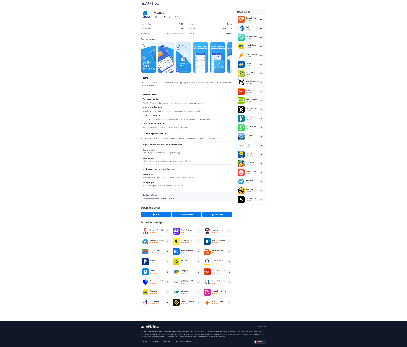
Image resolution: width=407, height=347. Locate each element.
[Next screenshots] (229, 58)
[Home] (150, 3)
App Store (219, 214)
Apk (157, 214)
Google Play (188, 214)
